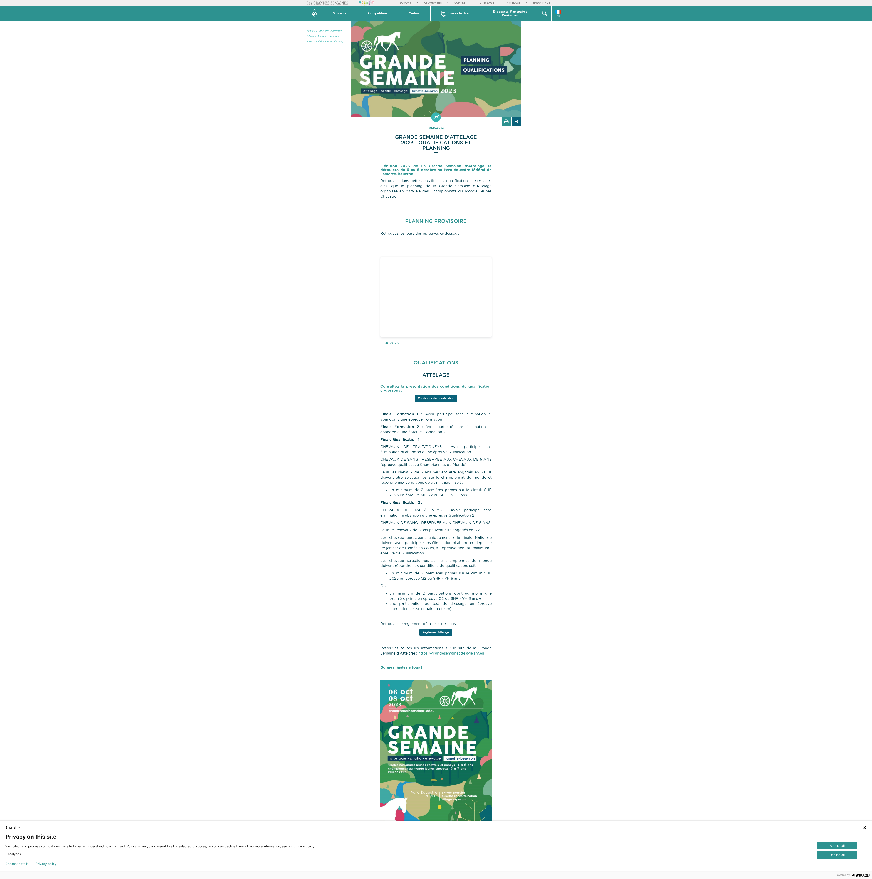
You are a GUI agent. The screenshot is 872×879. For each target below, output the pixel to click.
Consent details (16, 864)
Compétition (377, 13)
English (11, 827)
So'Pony (405, 3)
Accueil (311, 31)
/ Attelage (336, 31)
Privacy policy (46, 864)
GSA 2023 (389, 343)
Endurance (541, 3)
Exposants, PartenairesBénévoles (510, 13)
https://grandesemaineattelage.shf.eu (451, 653)
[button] (339, 13)
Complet (460, 3)
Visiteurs (339, 13)
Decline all (837, 855)
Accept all (837, 845)
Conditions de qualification (436, 398)
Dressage (487, 3)
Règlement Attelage (435, 632)
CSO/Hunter (433, 3)
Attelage (513, 3)
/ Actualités (322, 31)
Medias (414, 13)
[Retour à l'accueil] (314, 13)
